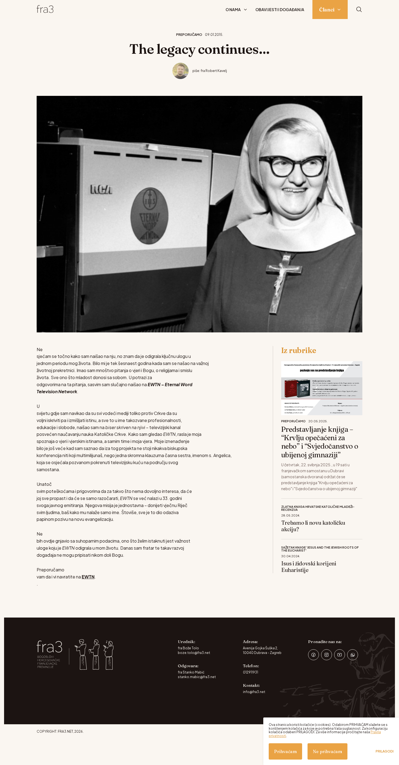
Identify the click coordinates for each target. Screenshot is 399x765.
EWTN (88, 577)
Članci (326, 10)
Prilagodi (385, 751)
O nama (233, 9)
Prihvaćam (285, 751)
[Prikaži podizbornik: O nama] (245, 9)
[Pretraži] (359, 9)
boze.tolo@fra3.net (194, 653)
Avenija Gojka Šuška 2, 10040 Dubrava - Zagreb (262, 650)
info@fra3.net (254, 692)
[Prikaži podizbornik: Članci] (339, 9)
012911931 (250, 672)
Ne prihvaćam (327, 751)
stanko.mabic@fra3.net (197, 677)
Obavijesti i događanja (279, 9)
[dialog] (331, 741)
